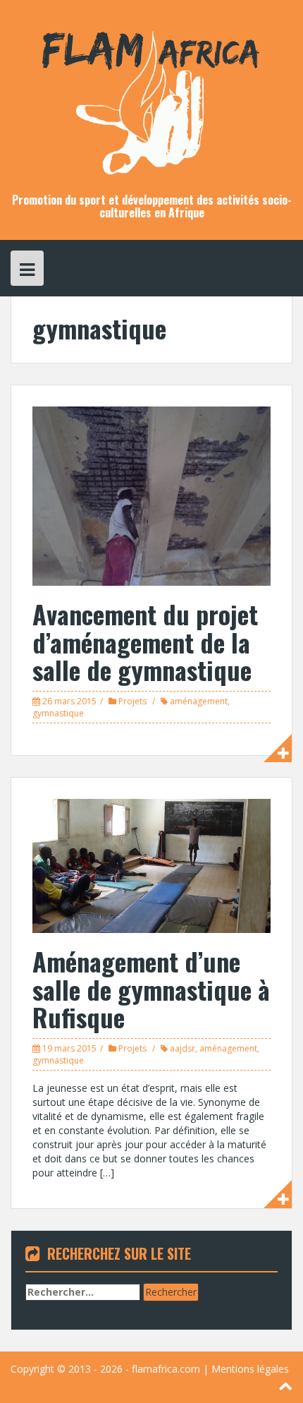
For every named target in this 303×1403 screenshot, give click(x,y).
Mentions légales (250, 1368)
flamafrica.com (166, 1368)
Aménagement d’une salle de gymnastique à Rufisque (151, 988)
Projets (132, 701)
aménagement (199, 701)
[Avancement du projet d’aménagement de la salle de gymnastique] (151, 495)
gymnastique (58, 713)
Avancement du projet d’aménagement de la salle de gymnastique (145, 641)
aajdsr (182, 1048)
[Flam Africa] (151, 95)
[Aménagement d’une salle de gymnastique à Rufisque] (151, 865)
